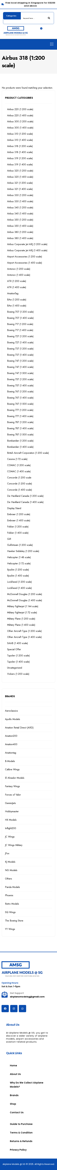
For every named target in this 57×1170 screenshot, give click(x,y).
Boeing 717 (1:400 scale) (20, 330)
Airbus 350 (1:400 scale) (20, 226)
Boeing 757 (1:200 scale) (20, 379)
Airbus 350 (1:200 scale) (20, 219)
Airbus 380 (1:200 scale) (20, 232)
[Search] (49, 18)
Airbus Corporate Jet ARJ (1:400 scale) (27, 250)
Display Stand (14, 508)
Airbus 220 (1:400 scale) (20, 115)
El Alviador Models (14, 778)
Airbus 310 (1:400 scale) (20, 140)
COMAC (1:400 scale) (19, 471)
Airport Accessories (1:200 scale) (24, 256)
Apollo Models (12, 719)
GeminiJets (10, 803)
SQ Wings (10, 912)
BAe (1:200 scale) (16, 299)
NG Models (11, 870)
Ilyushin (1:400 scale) (18, 575)
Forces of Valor (13, 794)
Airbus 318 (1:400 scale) (20, 152)
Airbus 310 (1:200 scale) (20, 134)
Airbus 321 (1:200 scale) (20, 183)
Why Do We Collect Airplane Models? (26, 1084)
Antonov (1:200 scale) (18, 269)
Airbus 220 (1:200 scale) (20, 109)
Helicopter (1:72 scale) (19, 563)
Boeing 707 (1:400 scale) (20, 318)
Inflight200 (10, 828)
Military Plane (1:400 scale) (21, 625)
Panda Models (12, 887)
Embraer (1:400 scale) (18, 520)
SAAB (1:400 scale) (17, 643)
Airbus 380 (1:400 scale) (20, 238)
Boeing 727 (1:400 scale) (20, 342)
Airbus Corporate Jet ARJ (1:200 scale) (27, 244)
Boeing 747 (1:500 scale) (20, 373)
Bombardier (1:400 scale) (20, 447)
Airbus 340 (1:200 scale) (20, 207)
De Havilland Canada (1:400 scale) (25, 502)
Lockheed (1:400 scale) (19, 588)
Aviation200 (11, 736)
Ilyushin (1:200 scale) (18, 569)
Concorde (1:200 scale (19, 477)
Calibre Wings (12, 769)
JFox (7, 853)
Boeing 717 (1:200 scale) (20, 324)
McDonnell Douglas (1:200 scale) (24, 594)
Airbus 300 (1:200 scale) (20, 121)
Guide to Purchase (21, 1124)
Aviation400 (11, 744)
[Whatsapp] (22, 1008)
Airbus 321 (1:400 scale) (20, 189)
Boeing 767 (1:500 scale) (20, 404)
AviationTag (12, 293)
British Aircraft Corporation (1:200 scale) (28, 453)
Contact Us (17, 1112)
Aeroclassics (11, 711)
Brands (14, 1095)
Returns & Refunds (21, 1141)
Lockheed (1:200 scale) (19, 582)
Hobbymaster (12, 811)
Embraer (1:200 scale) (18, 514)
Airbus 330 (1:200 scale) (20, 195)
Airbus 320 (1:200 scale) (20, 170)
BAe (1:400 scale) (16, 305)
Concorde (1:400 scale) (19, 489)
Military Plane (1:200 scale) (21, 618)
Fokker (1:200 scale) (18, 526)
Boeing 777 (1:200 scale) (20, 410)
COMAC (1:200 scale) (19, 465)
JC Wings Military (13, 845)
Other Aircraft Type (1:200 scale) (24, 631)
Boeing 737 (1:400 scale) (20, 355)
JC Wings (10, 836)
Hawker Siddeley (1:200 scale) (23, 551)
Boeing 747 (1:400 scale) (20, 367)
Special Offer (14, 649)
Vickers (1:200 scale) (18, 674)
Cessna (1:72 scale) (17, 459)
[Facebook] (5, 1008)
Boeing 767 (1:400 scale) (20, 397)
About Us (15, 1074)
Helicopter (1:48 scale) (19, 557)
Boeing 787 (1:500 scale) (20, 434)
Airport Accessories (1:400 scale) (24, 262)
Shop (13, 1103)
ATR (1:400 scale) (16, 287)
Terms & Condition (21, 1132)
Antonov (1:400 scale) (18, 275)
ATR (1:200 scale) (16, 281)
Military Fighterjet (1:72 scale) (22, 612)
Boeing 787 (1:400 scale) (20, 428)
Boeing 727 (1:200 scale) (20, 336)
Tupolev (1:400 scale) (18, 661)
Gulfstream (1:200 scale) (20, 545)
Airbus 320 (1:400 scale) (20, 177)
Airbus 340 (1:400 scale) (20, 213)
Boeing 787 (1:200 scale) (20, 422)
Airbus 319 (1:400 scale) (20, 164)
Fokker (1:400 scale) (18, 533)
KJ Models (10, 862)
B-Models (10, 761)
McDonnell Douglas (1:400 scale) (24, 600)
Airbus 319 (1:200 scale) (20, 158)
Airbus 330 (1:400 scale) (20, 201)
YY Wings (10, 929)
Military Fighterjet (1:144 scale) (22, 606)
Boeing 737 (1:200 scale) (20, 348)
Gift (9, 539)
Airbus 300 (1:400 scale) (20, 127)
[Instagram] (13, 1008)
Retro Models (12, 904)
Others (8, 878)
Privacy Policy (18, 1149)
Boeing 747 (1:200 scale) (20, 361)
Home (13, 1065)
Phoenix (9, 895)
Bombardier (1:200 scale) (20, 440)
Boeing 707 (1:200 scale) (20, 312)
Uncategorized (14, 667)
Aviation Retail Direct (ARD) (19, 727)
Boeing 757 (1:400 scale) (20, 385)
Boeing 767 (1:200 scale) (20, 391)
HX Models (11, 820)
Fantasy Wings (12, 786)
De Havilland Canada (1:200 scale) (25, 496)
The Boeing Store (14, 920)
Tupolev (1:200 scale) (18, 655)
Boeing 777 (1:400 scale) (20, 416)
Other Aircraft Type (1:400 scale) (24, 637)
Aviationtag (10, 752)
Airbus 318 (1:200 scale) (20, 146)
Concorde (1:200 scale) (19, 483)
